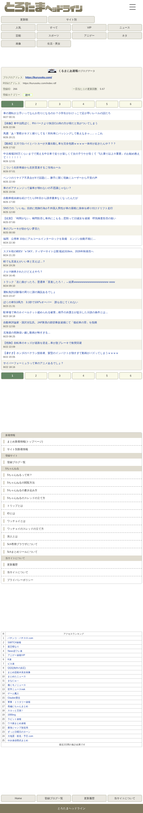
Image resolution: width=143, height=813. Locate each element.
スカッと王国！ (16, 710)
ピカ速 (11, 663)
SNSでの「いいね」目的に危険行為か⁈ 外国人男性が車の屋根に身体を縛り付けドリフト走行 (58, 208)
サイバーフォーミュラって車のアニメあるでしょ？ (33, 363)
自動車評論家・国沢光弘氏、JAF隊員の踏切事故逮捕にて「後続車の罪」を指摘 (50, 322)
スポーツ (53, 35)
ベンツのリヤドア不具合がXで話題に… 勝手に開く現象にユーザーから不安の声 (50, 177)
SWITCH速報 (14, 642)
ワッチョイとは (16, 521)
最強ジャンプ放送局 (18, 727)
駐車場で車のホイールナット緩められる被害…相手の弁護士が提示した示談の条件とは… (55, 312)
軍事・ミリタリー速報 (19, 702)
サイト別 (71, 19)
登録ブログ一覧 (16, 462)
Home (18, 798)
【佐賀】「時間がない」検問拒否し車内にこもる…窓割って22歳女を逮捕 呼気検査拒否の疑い (59, 218)
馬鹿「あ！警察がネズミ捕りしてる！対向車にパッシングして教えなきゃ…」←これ (53, 133)
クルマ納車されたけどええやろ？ (23, 271)
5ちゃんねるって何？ (19, 474)
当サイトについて (17, 572)
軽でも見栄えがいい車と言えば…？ (24, 261)
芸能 (18, 35)
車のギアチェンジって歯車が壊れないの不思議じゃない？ (37, 187)
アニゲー (89, 35)
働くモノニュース (17, 685)
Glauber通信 (14, 697)
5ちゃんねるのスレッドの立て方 (26, 497)
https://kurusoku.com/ (38, 77)
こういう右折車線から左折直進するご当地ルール (32, 167)
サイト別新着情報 (17, 449)
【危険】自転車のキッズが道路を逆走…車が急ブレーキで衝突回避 (42, 342)
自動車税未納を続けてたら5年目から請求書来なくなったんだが (40, 198)
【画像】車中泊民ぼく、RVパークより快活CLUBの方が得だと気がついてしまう (50, 123)
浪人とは (12, 536)
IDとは (11, 513)
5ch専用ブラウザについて (22, 544)
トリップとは (15, 505)
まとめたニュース (17, 676)
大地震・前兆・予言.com (20, 736)
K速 (10, 659)
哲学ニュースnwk (16, 689)
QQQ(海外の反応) (17, 668)
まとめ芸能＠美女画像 (19, 672)
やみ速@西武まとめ (18, 740)
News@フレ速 (15, 651)
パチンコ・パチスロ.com (20, 638)
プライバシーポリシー (20, 579)
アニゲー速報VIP (16, 655)
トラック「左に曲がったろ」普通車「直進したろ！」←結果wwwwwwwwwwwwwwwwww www (59, 281)
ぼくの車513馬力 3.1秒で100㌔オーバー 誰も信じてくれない (40, 302)
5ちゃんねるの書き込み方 (22, 490)
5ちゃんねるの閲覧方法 (21, 482)
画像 (18, 43)
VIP (89, 27)
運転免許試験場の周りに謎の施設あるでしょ (29, 292)
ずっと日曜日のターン (19, 732)
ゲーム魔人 (13, 693)
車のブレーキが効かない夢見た (21, 228)
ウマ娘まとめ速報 (17, 723)
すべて (54, 27)
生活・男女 (53, 43)
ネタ (124, 35)
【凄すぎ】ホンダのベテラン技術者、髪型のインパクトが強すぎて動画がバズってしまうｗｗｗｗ (60, 352)
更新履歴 (12, 564)
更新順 (24, 19)
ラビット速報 (14, 719)
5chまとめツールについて (22, 551)
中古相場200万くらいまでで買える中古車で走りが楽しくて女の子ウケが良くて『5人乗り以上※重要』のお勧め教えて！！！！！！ (71, 155)
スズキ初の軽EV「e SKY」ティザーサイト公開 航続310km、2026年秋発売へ (48, 251)
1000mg (12, 714)
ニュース (124, 27)
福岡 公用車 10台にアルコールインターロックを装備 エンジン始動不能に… (49, 238)
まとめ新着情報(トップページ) (25, 441)
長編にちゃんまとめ (18, 706)
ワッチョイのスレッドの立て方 (25, 528)
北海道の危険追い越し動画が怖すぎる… (26, 332)
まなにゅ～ (13, 680)
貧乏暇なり (13, 646)
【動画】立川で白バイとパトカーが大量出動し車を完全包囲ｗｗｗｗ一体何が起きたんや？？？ (59, 143)
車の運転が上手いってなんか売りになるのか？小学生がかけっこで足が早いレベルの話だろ (57, 113)
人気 (18, 27)
